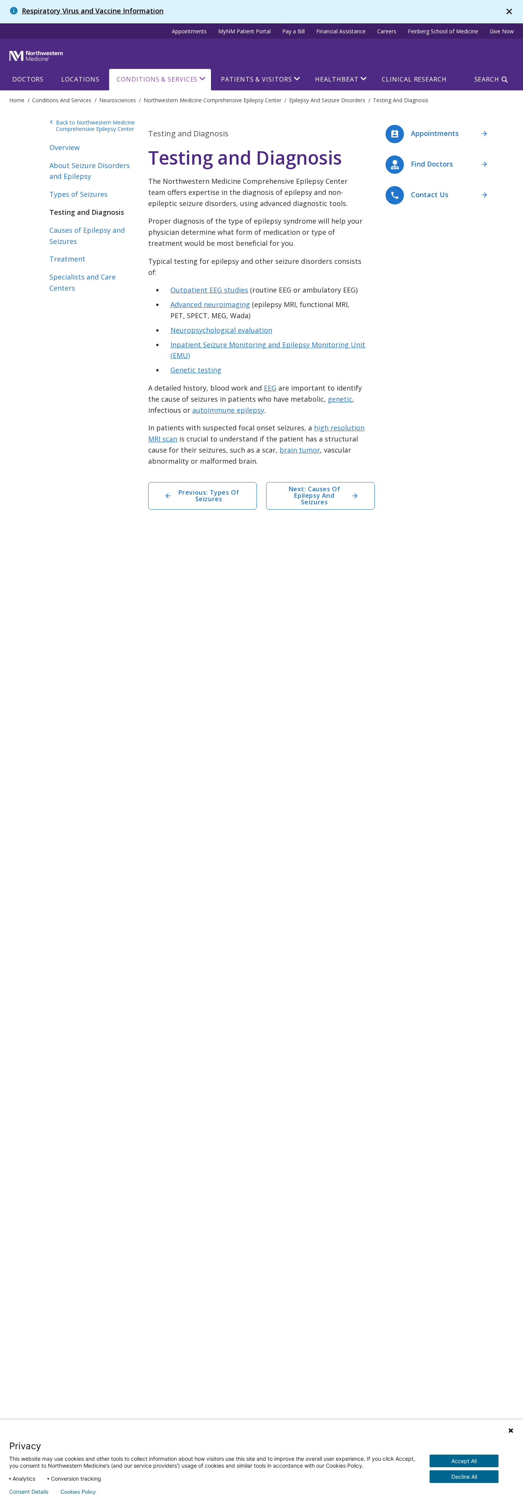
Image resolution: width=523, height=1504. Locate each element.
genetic (340, 399)
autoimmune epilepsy (228, 410)
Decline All (464, 1476)
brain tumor (299, 449)
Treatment (67, 258)
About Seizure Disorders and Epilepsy (89, 171)
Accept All (464, 1461)
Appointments (189, 31)
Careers (386, 31)
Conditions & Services (157, 79)
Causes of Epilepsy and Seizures (87, 236)
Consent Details (28, 1492)
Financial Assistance (341, 31)
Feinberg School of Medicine (443, 31)
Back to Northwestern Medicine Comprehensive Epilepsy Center (92, 125)
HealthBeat (336, 79)
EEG (270, 387)
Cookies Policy (78, 1492)
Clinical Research (414, 79)
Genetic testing (195, 369)
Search (486, 79)
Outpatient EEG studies (209, 289)
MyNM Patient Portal (244, 31)
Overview (64, 147)
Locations (80, 79)
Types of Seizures (78, 194)
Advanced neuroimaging (210, 304)
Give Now (502, 31)
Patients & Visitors (256, 79)
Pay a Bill (293, 31)
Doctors (28, 79)
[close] (509, 11)
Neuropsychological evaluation (221, 330)
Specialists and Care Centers (82, 282)
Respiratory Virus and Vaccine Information (92, 10)
